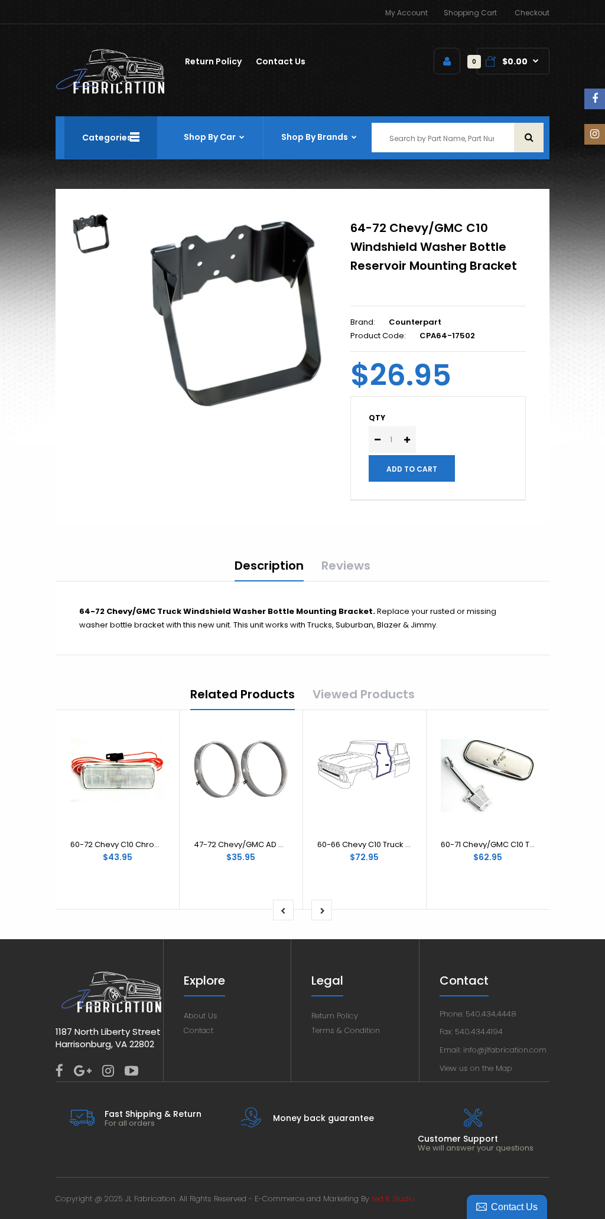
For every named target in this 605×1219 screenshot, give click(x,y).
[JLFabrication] (110, 91)
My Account (406, 13)
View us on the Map (476, 1068)
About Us (200, 1015)
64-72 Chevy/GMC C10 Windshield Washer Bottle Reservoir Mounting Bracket (433, 247)
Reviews (345, 565)
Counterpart (415, 322)
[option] (235, 313)
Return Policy (334, 1015)
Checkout (532, 13)
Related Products (242, 694)
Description (269, 565)
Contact (198, 1030)
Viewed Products (364, 694)
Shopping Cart (470, 13)
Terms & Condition (345, 1030)
